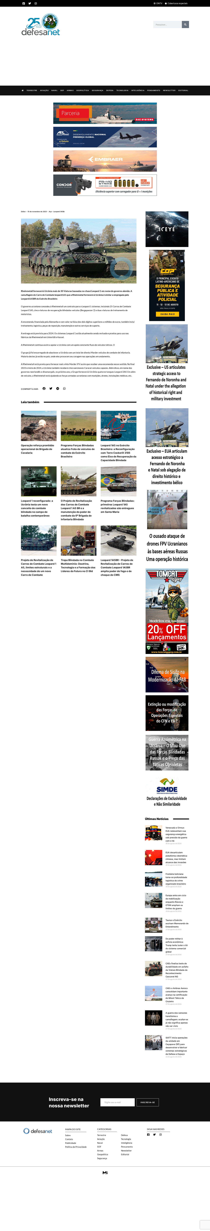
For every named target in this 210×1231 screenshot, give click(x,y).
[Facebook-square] (23, 3)
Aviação (44, 90)
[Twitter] (29, 3)
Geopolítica (82, 90)
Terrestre (32, 90)
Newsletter (169, 90)
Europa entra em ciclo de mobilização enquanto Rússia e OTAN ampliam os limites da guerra (176, 902)
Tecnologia (122, 90)
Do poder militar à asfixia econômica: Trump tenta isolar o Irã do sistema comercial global (177, 945)
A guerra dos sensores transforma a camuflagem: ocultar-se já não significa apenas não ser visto (177, 1019)
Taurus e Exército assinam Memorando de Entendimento (177, 923)
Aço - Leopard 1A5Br (57, 212)
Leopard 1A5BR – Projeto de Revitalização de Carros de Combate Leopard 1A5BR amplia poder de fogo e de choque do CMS (117, 567)
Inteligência (137, 90)
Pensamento (153, 90)
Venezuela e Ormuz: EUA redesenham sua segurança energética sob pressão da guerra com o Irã (176, 834)
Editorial (183, 90)
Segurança (97, 90)
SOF (62, 90)
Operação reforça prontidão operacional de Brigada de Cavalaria (37, 449)
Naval (54, 90)
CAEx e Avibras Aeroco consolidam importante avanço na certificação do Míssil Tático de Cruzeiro (177, 995)
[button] (44, 388)
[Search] (185, 24)
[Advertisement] (105, 57)
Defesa (110, 90)
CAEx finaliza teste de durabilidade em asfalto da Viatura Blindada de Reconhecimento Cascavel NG (177, 970)
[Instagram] (35, 3)
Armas (70, 90)
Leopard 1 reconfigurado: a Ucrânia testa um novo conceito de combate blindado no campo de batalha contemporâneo (37, 508)
